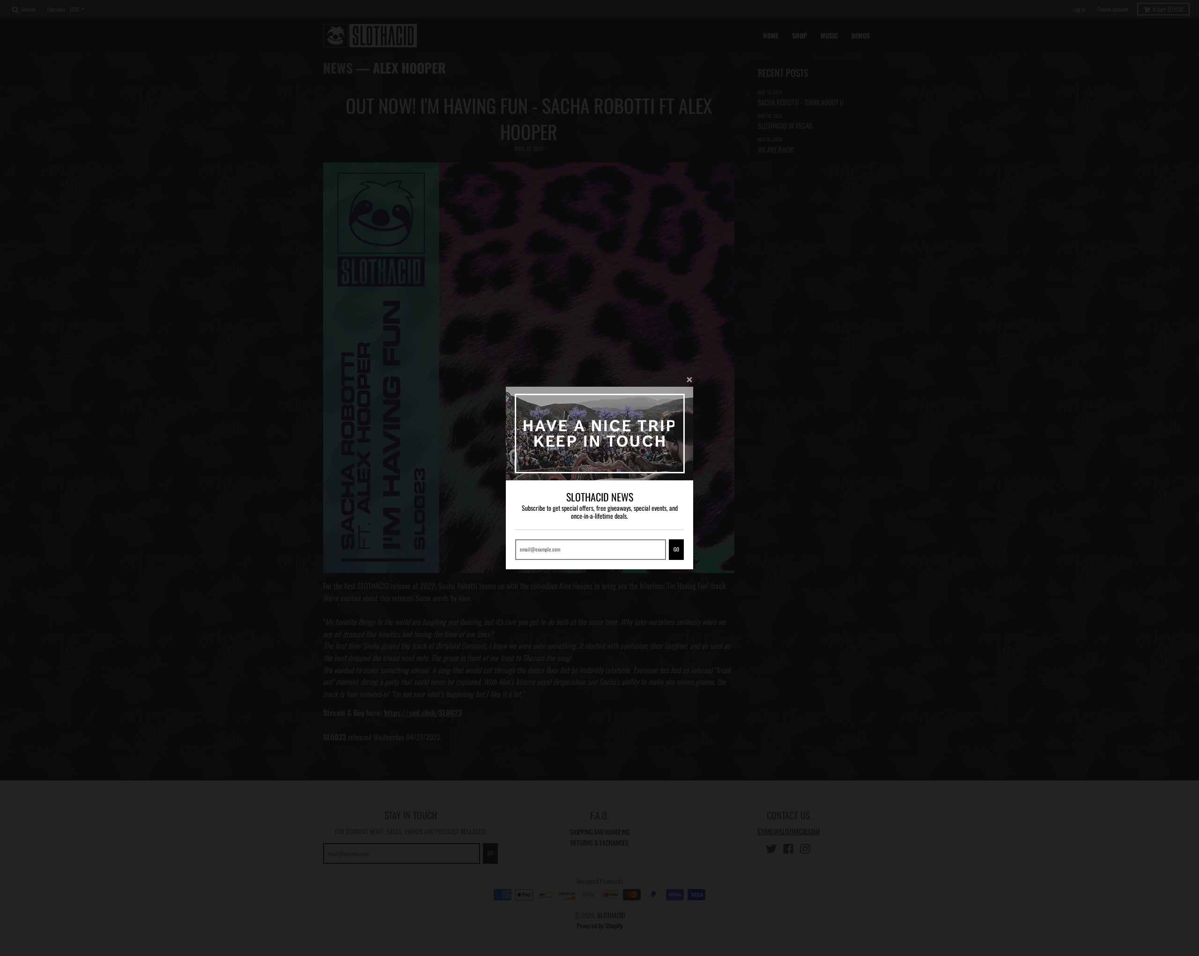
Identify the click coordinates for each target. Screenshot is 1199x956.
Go (676, 549)
